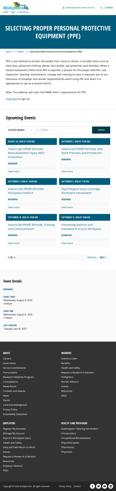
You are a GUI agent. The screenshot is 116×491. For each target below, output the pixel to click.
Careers (7, 358)
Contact (77, 486)
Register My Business (14, 428)
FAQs (64, 395)
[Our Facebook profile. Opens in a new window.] (92, 486)
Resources (66, 391)
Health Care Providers (74, 423)
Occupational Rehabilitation (76, 438)
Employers (9, 423)
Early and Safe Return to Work (19, 447)
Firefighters (67, 377)
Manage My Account (14, 433)
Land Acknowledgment (15, 404)
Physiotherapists (70, 442)
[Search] (38, 130)
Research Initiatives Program (18, 377)
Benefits (65, 363)
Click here (11, 99)
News (6, 395)
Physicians (66, 451)
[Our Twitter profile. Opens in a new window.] (98, 486)
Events (6, 400)
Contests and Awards (14, 391)
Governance (9, 363)
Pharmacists (67, 447)
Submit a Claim (69, 358)
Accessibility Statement (15, 414)
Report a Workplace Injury (17, 438)
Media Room (9, 386)
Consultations (10, 381)
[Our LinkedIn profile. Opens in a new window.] (110, 486)
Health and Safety (70, 367)
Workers (66, 353)
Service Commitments (14, 367)
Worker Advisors (70, 381)
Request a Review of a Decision (77, 372)
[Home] (16, 7)
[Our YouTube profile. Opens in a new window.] (104, 486)
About (6, 353)
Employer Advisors (13, 465)
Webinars (8, 289)
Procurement (10, 372)
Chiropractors (68, 433)
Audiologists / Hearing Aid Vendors (79, 428)
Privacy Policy (10, 409)
